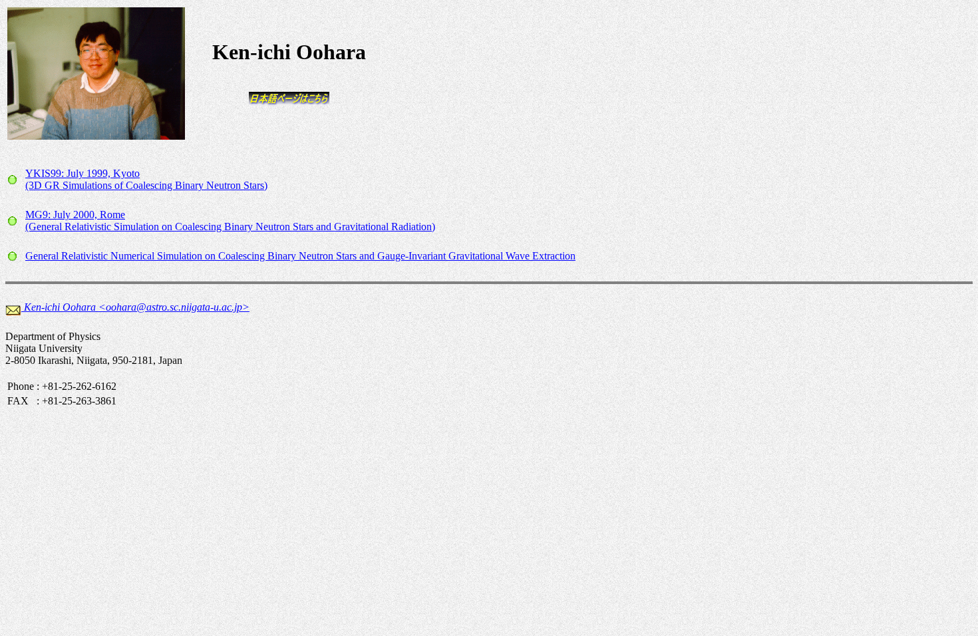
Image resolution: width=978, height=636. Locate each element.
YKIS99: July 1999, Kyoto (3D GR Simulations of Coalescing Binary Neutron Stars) (146, 179)
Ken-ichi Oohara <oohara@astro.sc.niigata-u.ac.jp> (136, 307)
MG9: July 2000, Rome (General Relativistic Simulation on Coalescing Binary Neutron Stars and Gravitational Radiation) (230, 220)
